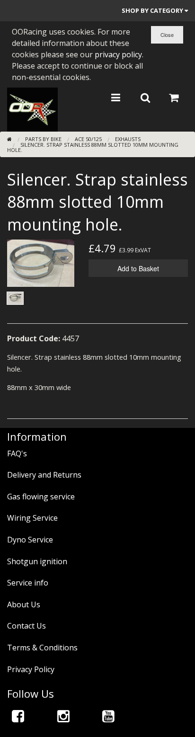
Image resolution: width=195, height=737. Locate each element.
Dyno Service (30, 539)
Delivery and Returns (44, 475)
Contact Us (26, 626)
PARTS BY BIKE (43, 138)
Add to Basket (138, 268)
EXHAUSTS (128, 138)
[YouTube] (108, 716)
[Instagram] (63, 716)
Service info (27, 582)
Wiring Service (32, 518)
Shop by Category (153, 10)
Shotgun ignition (37, 561)
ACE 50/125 (88, 138)
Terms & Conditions (42, 647)
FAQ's (17, 453)
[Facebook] (18, 716)
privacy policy (118, 54)
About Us (23, 604)
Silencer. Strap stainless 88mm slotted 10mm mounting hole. (92, 147)
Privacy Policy (30, 669)
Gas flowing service (41, 496)
